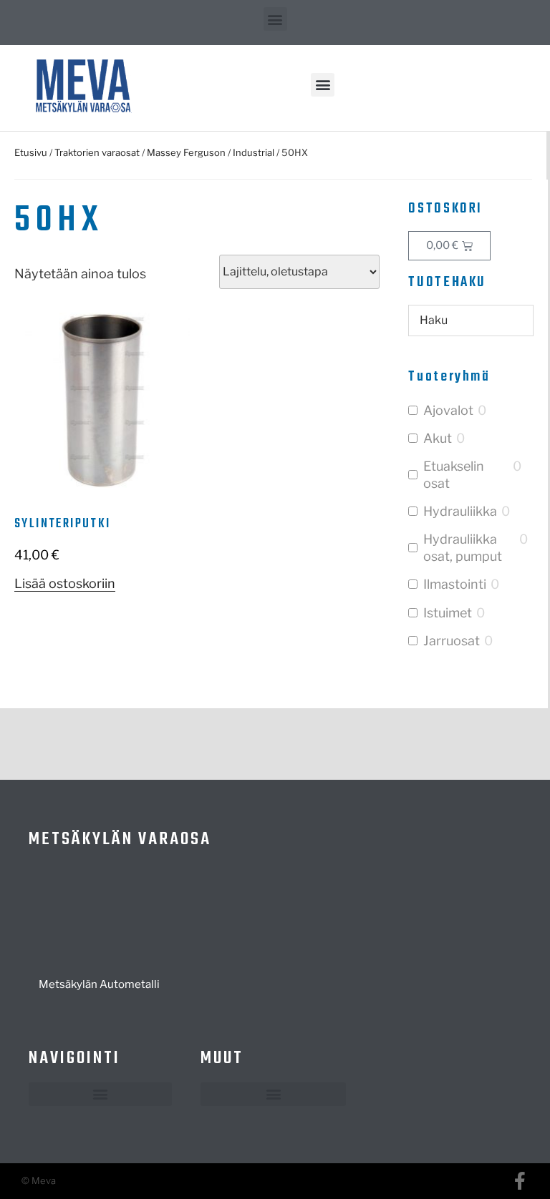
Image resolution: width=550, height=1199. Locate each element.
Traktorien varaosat (97, 152)
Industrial (253, 152)
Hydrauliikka (460, 511)
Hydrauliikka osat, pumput (462, 547)
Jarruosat (451, 640)
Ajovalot (448, 410)
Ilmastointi (454, 584)
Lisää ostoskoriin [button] (64, 583)
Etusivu (30, 152)
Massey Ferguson (186, 152)
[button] (275, 19)
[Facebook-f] (520, 1181)
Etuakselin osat (453, 474)
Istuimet (447, 612)
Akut (437, 438)
